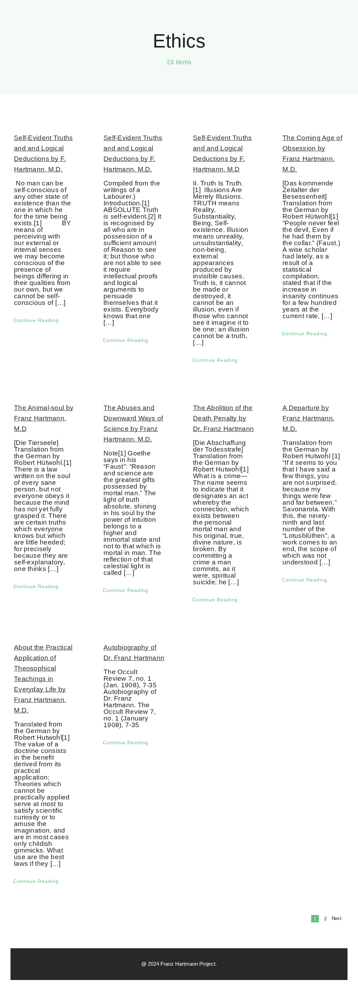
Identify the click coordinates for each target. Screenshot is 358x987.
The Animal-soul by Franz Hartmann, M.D (43, 418)
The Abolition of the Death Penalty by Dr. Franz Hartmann (223, 418)
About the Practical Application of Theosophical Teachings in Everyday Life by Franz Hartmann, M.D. (43, 679)
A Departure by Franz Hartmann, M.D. (308, 418)
